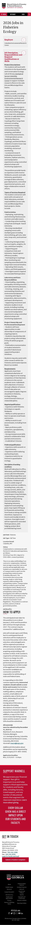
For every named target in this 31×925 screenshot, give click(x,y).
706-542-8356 (10, 854)
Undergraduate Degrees (22, 884)
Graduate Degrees (21, 887)
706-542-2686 (12, 852)
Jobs (23, 14)
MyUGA (22, 894)
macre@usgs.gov (16, 743)
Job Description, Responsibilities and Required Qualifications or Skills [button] (13, 57)
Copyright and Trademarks (21, 897)
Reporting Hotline (21, 903)
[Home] (15, 6)
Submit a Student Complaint (15, 860)
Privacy (9, 900)
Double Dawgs (9, 887)
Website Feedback (21, 900)
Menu (4, 14)
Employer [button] (8, 40)
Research (9, 889)
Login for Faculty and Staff (10, 856)
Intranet (13, 14)
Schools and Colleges (22, 892)
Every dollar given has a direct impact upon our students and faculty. (15, 815)
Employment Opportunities (9, 897)
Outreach (21, 889)
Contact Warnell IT (9, 892)
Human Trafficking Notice (9, 903)
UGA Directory (9, 894)
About (9, 884)
